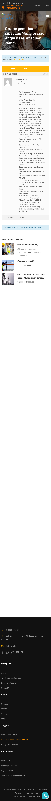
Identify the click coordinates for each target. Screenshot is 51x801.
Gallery (4, 714)
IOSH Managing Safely (27, 244)
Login (47, 5)
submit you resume (9, 766)
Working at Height (25, 261)
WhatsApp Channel (9, 735)
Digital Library (7, 771)
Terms (26, 793)
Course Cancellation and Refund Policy (26, 796)
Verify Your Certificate (10, 745)
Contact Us (6, 688)
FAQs (3, 719)
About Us (5, 673)
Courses (4, 704)
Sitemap (34, 793)
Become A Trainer (8, 683)
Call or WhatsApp (14, 3)
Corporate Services (13, 678)
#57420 (45, 74)
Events (4, 709)
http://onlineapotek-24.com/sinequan (31, 94)
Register (37, 5)
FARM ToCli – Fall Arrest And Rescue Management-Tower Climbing (31, 277)
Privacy (17, 793)
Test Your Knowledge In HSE (13, 775)
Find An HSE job (8, 761)
